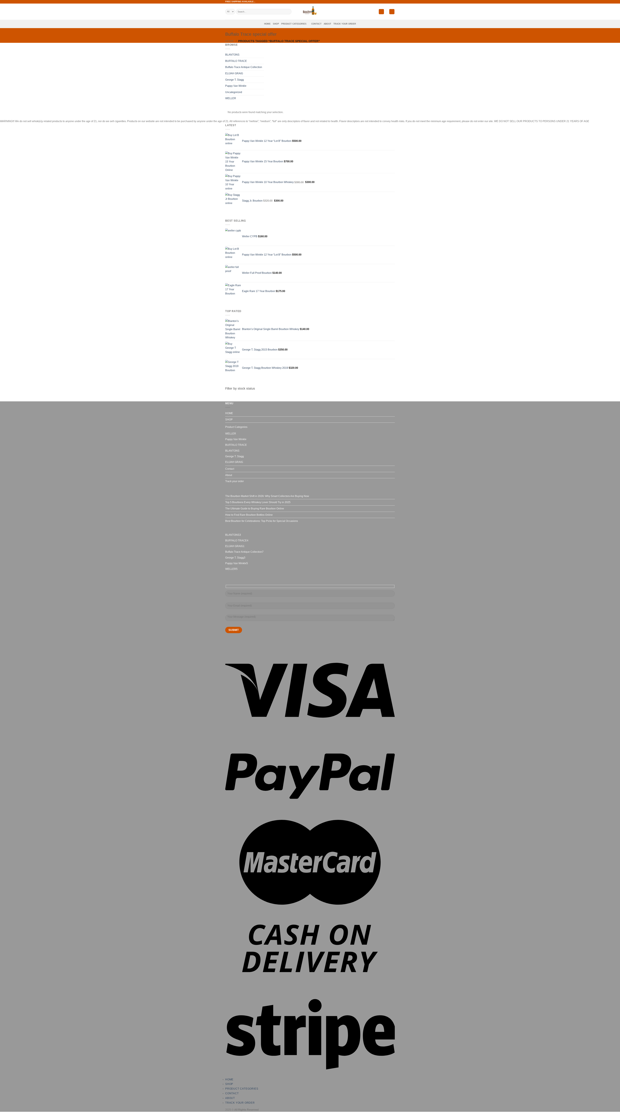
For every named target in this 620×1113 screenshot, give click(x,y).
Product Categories (294, 24)
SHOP (276, 24)
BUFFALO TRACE (236, 61)
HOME (267, 24)
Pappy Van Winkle (235, 85)
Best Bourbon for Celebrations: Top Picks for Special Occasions (261, 521)
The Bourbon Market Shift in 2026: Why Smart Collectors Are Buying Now (267, 496)
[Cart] (391, 11)
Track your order (344, 24)
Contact (316, 24)
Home (229, 41)
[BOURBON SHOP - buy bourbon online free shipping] (310, 12)
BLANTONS (232, 54)
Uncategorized (233, 92)
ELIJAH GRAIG (234, 73)
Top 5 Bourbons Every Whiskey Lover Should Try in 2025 (257, 502)
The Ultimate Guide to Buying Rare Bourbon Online (254, 508)
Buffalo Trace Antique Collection (243, 67)
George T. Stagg (234, 79)
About (327, 24)
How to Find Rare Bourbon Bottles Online (249, 514)
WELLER (230, 98)
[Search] (288, 11)
